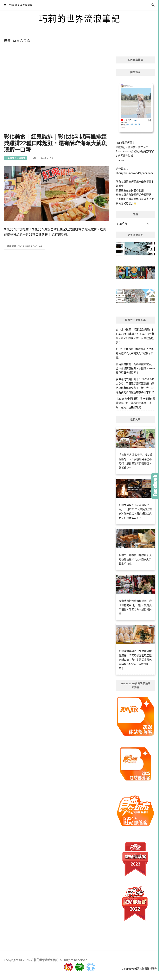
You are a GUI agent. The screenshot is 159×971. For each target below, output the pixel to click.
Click (155, 486)
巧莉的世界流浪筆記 (21, 5)
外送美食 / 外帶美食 (15, 157)
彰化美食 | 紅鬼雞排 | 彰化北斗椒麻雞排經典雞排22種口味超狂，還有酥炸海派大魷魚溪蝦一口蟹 (55, 143)
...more (120, 160)
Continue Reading (29, 246)
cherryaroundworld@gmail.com (134, 173)
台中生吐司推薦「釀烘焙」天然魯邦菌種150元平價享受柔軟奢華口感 (135, 353)
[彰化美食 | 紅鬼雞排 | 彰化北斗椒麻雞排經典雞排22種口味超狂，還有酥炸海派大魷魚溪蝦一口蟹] (56, 193)
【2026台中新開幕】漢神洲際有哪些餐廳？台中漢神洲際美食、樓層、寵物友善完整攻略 (135, 403)
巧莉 (34, 157)
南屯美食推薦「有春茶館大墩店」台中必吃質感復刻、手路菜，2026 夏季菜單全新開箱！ (135, 368)
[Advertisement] (56, 87)
